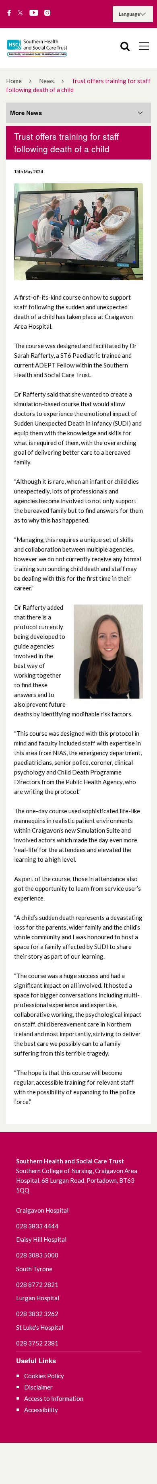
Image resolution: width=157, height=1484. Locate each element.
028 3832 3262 (37, 1313)
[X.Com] (20, 13)
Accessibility (41, 1409)
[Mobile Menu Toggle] (144, 45)
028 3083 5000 (37, 1255)
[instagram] (47, 13)
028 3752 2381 (37, 1343)
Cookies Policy (44, 1375)
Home (14, 80)
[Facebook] (9, 13)
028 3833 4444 (37, 1226)
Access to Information (53, 1398)
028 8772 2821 (37, 1284)
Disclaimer (38, 1387)
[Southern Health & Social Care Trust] (44, 48)
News (46, 80)
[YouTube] (34, 13)
